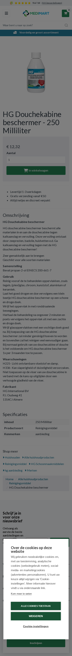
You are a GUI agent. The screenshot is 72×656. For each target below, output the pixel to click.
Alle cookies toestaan (36, 606)
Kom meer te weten (21, 593)
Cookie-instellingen (36, 626)
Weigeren (36, 616)
